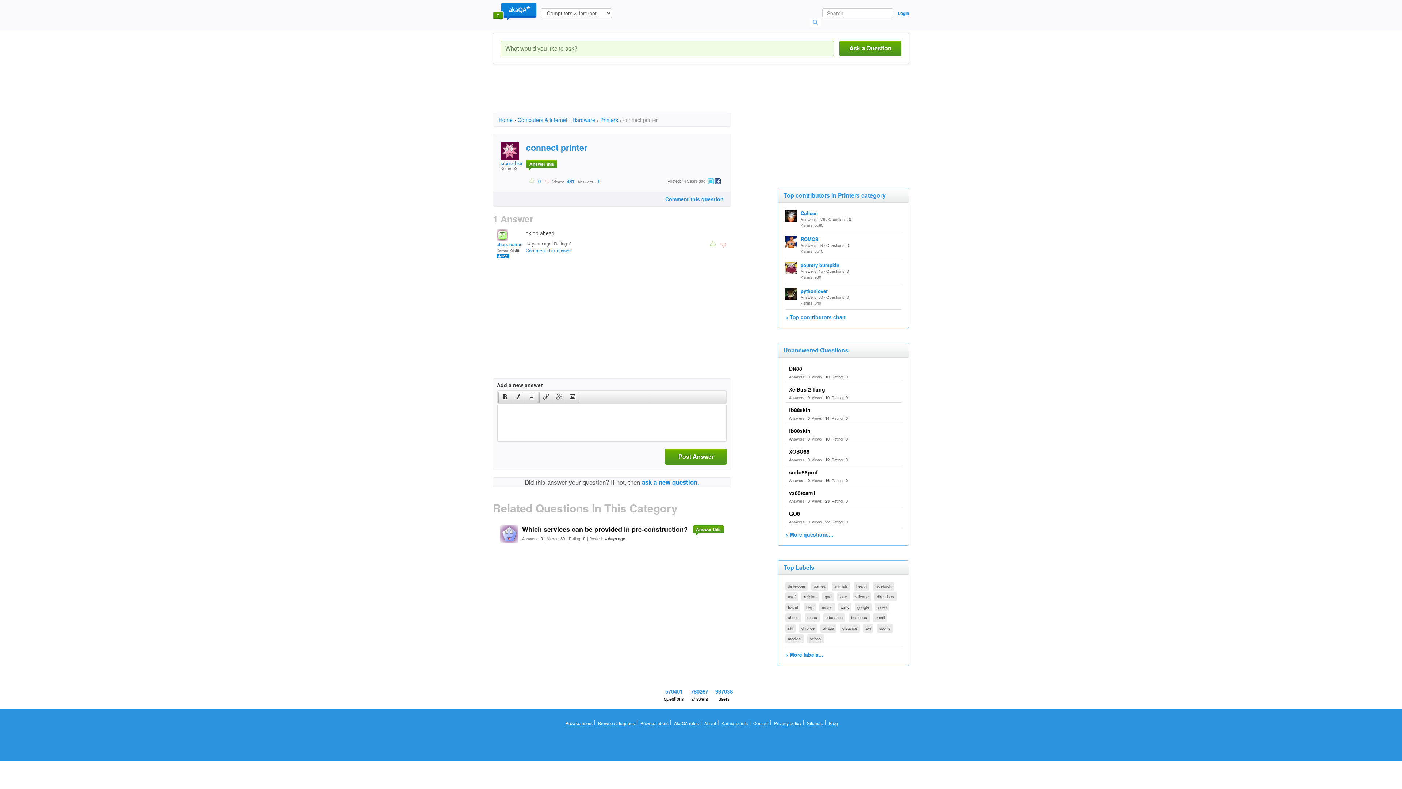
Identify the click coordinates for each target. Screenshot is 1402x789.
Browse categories (616, 723)
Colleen (809, 213)
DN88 (795, 368)
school (815, 638)
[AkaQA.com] (514, 11)
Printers (609, 119)
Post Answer (696, 456)
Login (903, 13)
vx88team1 (802, 492)
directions (885, 596)
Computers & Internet (542, 119)
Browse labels (654, 723)
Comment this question (694, 199)
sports (884, 628)
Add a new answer (520, 385)
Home (506, 119)
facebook (883, 586)
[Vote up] (532, 181)
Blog (833, 723)
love (843, 596)
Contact (761, 723)
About (710, 723)
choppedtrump (511, 244)
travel (793, 607)
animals (841, 586)
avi (868, 628)
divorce (808, 628)
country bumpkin (820, 265)
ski (790, 628)
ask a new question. (670, 482)
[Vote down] (547, 181)
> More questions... (809, 534)
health (861, 586)
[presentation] (505, 397)
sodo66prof (803, 472)
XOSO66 (799, 451)
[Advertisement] (626, 95)
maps (812, 617)
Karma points (734, 723)
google (863, 607)
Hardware (583, 119)
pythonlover (814, 290)
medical (794, 638)
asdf (792, 596)
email (880, 617)
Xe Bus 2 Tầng (807, 389)
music (827, 607)
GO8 (794, 513)
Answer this (541, 164)
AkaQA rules (686, 723)
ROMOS (810, 239)
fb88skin (800, 409)
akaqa (828, 628)
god (828, 596)
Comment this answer (549, 250)
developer (796, 586)
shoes (793, 617)
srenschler (511, 163)
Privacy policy (787, 723)
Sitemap (815, 723)
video (882, 607)
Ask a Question (870, 48)
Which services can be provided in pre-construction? (605, 529)
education (834, 617)
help (809, 607)
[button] (505, 397)
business (859, 617)
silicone (862, 596)
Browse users (579, 723)
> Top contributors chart (815, 317)
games (820, 586)
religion (810, 596)
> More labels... (804, 654)
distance (849, 628)
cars (845, 607)
